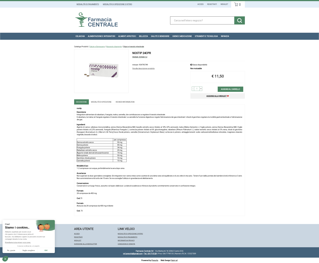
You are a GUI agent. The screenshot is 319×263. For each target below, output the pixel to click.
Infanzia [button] (225, 36)
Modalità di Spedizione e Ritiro (117, 4)
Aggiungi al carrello (230, 89)
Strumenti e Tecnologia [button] (206, 36)
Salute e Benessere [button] (160, 36)
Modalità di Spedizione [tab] (101, 102)
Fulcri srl (174, 260)
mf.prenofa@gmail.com (133, 254)
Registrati (212, 4)
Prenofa (155, 260)
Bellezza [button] (143, 36)
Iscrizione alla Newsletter (85, 244)
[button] (193, 89)
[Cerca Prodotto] (239, 20)
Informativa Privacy (126, 240)
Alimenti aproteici (127, 36)
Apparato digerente (114, 47)
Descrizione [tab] (81, 102)
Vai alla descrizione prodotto (143, 68)
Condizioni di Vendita (126, 244)
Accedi (200, 4)
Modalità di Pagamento (88, 4)
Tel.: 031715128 (150, 254)
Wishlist (224, 4)
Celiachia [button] (80, 36)
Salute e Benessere (97, 47)
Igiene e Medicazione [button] (182, 36)
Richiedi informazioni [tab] (125, 102)
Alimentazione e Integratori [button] (101, 36)
